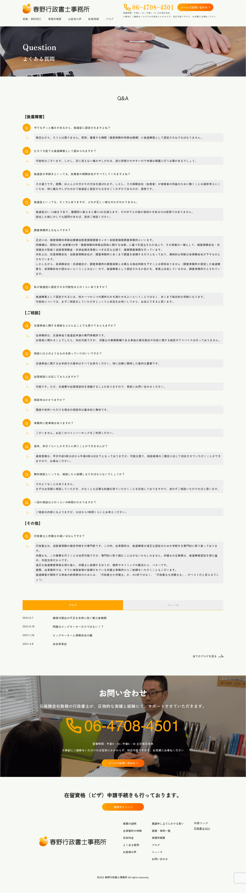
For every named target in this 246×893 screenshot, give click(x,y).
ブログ (110, 19)
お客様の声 (74, 19)
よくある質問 (131, 845)
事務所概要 (54, 19)
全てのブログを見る (205, 656)
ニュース (157, 852)
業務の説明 (129, 824)
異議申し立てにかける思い (168, 824)
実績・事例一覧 (161, 831)
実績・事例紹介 (32, 19)
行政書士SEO (202, 828)
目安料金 (128, 838)
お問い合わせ (160, 859)
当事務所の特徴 (132, 831)
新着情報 (93, 19)
